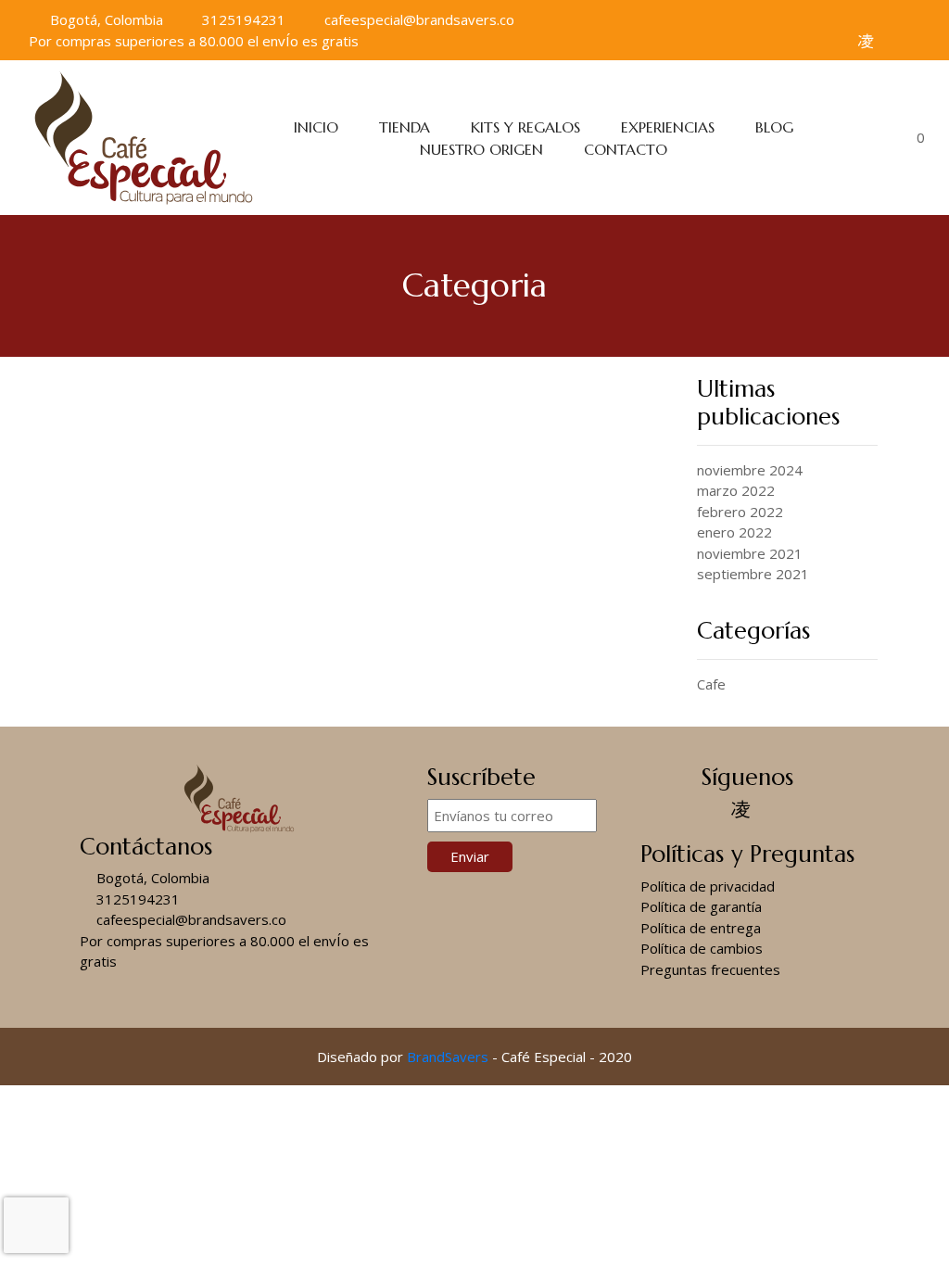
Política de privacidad (707, 886)
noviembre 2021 (750, 553)
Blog (774, 127)
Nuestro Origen (481, 149)
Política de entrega (700, 927)
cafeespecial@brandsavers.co (417, 19)
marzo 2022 (736, 490)
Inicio (316, 127)
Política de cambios (701, 948)
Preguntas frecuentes (710, 969)
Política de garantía (701, 906)
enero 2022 (734, 532)
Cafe (711, 684)
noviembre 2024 (750, 470)
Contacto (625, 149)
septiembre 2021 (753, 573)
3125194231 (241, 19)
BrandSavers (447, 1056)
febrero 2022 (740, 511)
